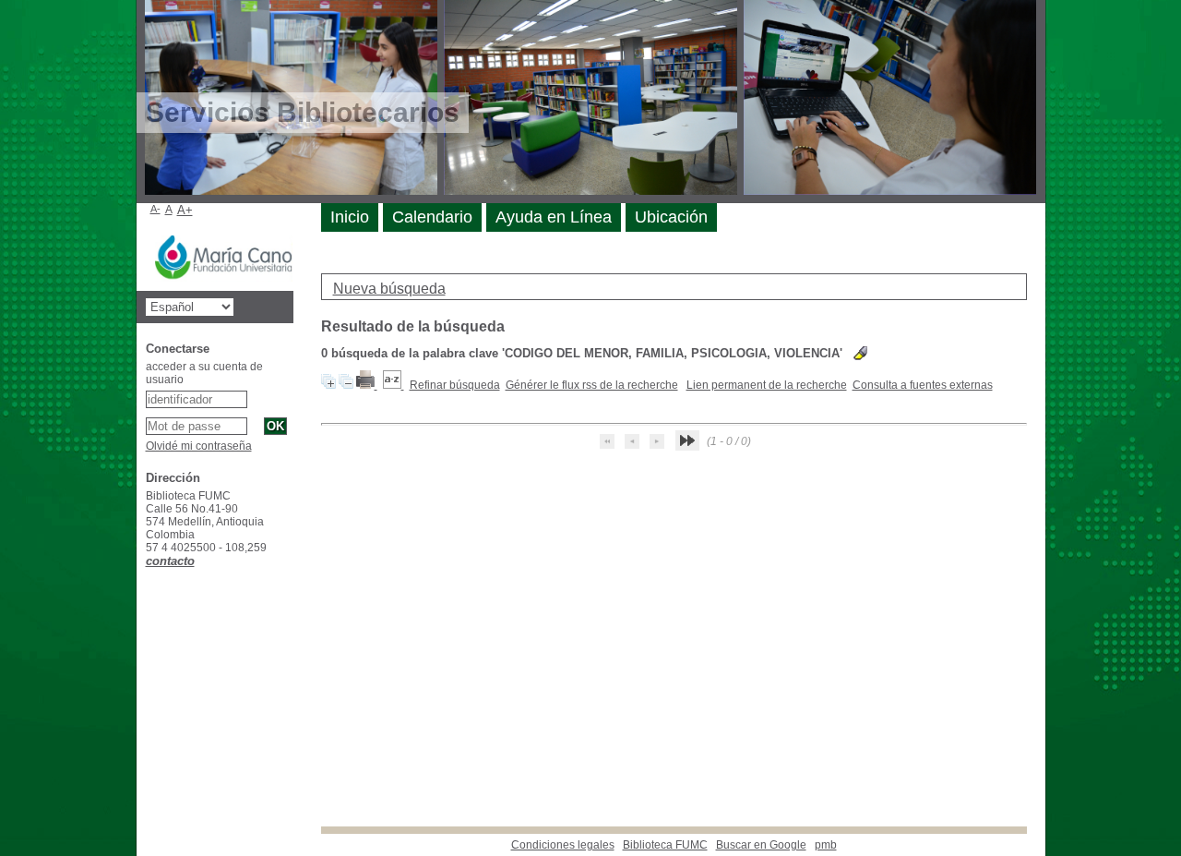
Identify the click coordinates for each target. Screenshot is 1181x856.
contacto (170, 561)
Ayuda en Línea (553, 217)
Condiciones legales (562, 844)
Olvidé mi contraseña (199, 446)
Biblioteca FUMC (665, 844)
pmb (826, 844)
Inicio (349, 217)
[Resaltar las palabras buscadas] (860, 353)
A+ (185, 210)
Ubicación (671, 217)
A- (155, 208)
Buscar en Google (761, 844)
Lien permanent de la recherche (766, 385)
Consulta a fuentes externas (923, 385)
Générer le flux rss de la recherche (592, 385)
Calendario (432, 217)
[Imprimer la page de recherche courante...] (366, 385)
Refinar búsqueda (455, 385)
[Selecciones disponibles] (393, 385)
